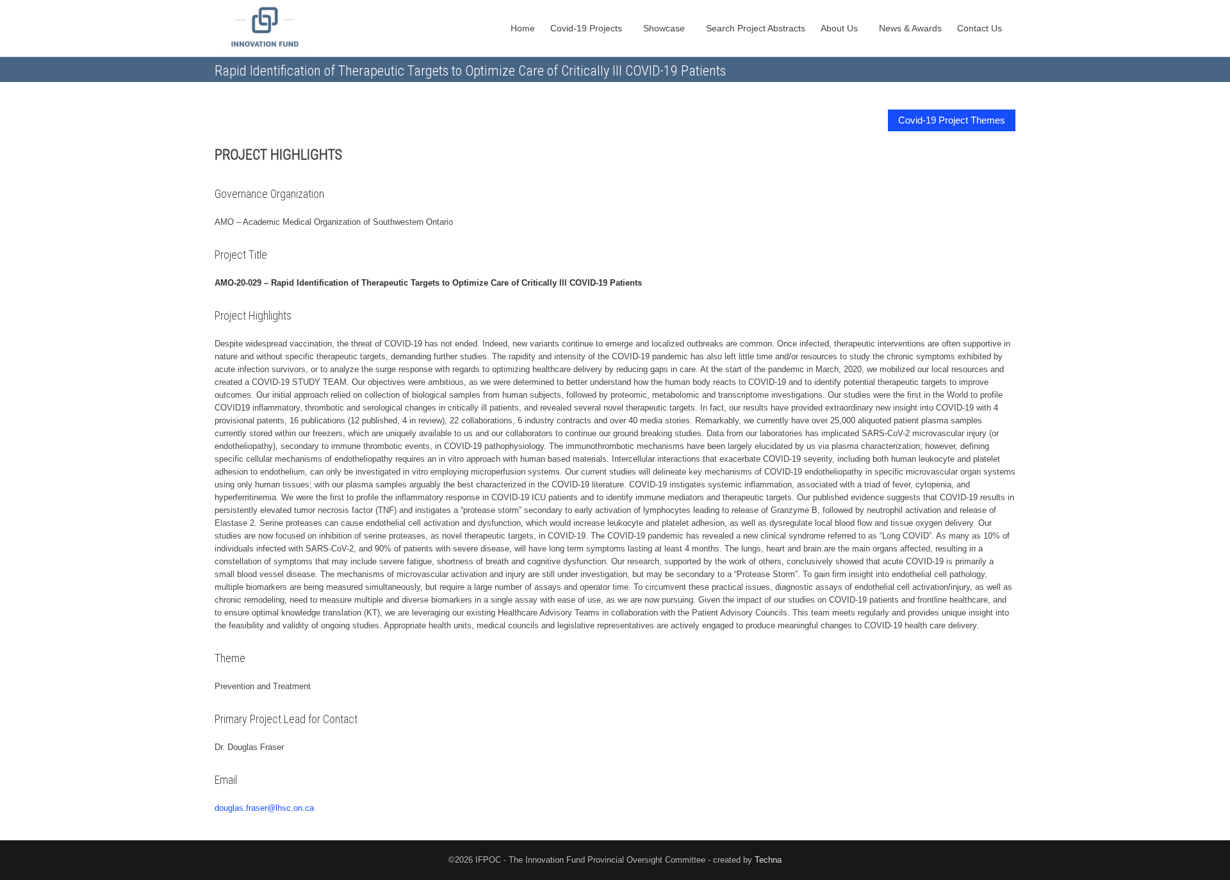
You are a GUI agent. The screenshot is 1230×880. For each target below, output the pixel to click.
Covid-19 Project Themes (951, 120)
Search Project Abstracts (755, 28)
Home (523, 28)
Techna (768, 860)
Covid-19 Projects (587, 28)
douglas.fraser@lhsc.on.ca (264, 808)
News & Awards (910, 28)
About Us (840, 28)
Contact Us (980, 28)
